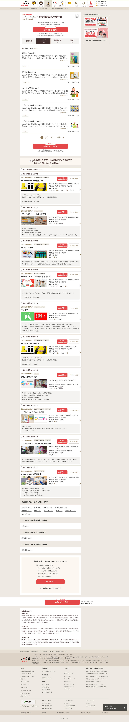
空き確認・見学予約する (62, 178)
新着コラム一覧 (24, 679)
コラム (22, 668)
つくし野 (26, 514)
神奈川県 (27, 550)
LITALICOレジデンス (47, 708)
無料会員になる (50, 582)
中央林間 (26, 511)
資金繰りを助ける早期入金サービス (94, 684)
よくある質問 (67, 676)
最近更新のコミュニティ (26, 691)
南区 (25, 526)
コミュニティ (24, 688)
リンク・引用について (69, 679)
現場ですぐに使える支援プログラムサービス (96, 679)
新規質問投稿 (45, 684)
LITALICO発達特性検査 (69, 705)
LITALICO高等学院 (90, 705)
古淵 (37, 511)
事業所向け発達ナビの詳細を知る (96, 41)
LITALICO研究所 (68, 708)
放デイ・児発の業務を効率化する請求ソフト (96, 671)
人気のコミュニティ (25, 693)
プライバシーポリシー (86, 712)
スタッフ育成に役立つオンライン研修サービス (97, 676)
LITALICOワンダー (68, 703)
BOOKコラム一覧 (25, 681)
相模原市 (26, 538)
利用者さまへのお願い (69, 684)
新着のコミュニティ (25, 696)
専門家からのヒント (47, 678)
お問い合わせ (67, 681)
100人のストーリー (25, 684)
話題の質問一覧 (46, 689)
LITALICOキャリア (90, 700)
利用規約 (44, 712)
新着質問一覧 (45, 687)
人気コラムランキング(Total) (27, 671)
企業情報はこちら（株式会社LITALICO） (30, 706)
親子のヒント (46, 675)
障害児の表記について (26, 712)
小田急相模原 (60, 508)
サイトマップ (67, 689)
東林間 (47, 508)
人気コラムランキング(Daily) (27, 676)
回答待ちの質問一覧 (47, 692)
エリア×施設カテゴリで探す (49, 671)
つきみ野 (48, 511)
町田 (37, 508)
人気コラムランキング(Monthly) (28, 673)
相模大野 (26, 508)
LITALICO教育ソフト (47, 705)
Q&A (43, 681)
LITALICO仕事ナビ (68, 700)
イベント (66, 668)
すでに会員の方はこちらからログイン (50, 588)
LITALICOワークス (46, 700)
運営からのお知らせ (69, 686)
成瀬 (58, 511)
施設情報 (44, 668)
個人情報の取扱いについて (63, 712)
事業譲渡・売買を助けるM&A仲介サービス (96, 686)
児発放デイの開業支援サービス (93, 681)
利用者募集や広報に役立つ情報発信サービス (96, 673)
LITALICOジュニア (46, 703)
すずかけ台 (70, 511)
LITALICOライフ (90, 703)
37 (59, 137)
